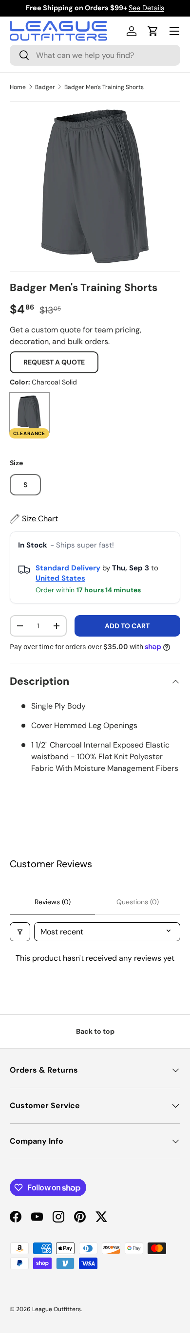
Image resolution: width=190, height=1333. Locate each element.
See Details (146, 7)
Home (18, 87)
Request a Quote (54, 362)
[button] (153, 31)
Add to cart (127, 625)
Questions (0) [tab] (137, 901)
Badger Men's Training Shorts (104, 87)
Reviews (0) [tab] (53, 901)
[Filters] (20, 931)
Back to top (95, 1031)
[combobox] (95, 55)
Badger (45, 87)
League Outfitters (56, 1309)
